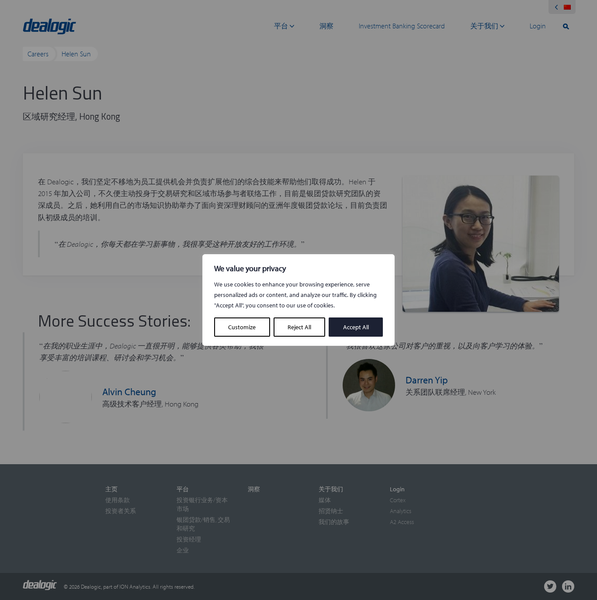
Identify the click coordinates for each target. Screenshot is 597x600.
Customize (242, 327)
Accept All (356, 327)
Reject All (299, 327)
